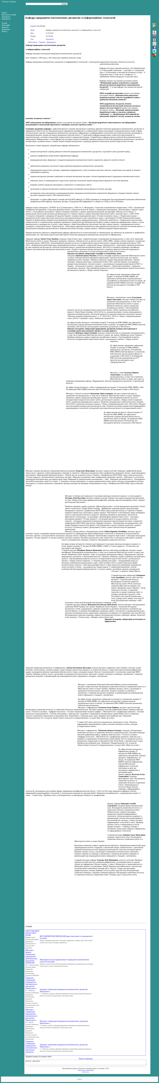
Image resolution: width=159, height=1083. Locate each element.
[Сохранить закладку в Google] (154, 25)
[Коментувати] (154, 55)
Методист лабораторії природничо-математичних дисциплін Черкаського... (31, 1015)
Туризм (42, 42)
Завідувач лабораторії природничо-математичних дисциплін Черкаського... (31, 983)
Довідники (6, 17)
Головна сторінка (9, 2)
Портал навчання (85, 1059)
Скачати (33, 26)
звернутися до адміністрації (86, 1070)
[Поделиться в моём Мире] (154, 36)
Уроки (4, 13)
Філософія (6, 25)
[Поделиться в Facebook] (154, 47)
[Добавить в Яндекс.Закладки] (154, 32)
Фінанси (5, 27)
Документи (50, 39)
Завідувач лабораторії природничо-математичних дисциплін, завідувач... (31, 1047)
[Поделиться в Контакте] (154, 40)
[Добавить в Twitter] (154, 51)
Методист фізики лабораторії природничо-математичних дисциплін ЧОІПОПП (31, 956)
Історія (4, 23)
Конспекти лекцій (9, 15)
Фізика (4, 31)
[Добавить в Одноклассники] (154, 44)
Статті (79, 1079)
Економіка (6, 29)
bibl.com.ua (32, 42)
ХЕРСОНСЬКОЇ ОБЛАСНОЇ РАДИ (32, 933)
